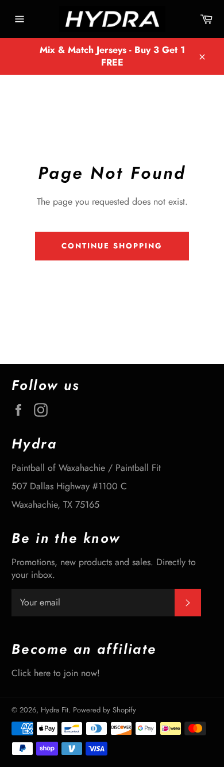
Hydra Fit (54, 709)
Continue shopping (111, 245)
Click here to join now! (55, 673)
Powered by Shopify (104, 709)
